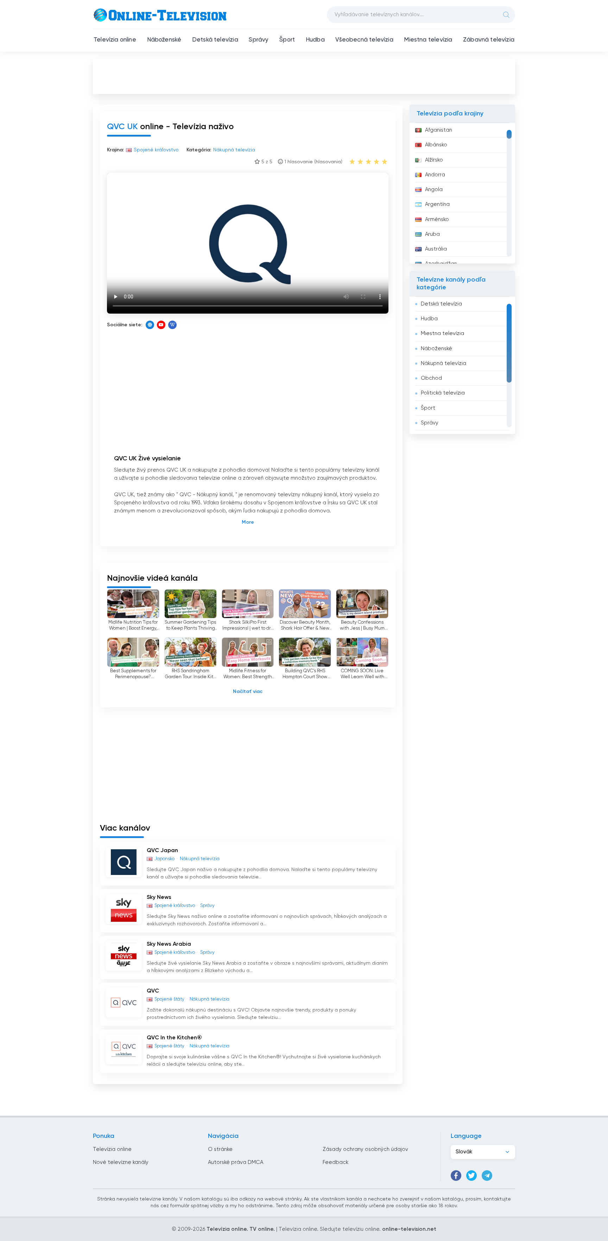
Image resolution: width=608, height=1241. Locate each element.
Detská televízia (215, 40)
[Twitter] (471, 1175)
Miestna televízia (428, 40)
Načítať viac (247, 691)
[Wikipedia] (172, 325)
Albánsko (436, 144)
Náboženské (164, 40)
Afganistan (438, 130)
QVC (153, 991)
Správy (258, 40)
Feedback (335, 1162)
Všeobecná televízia (364, 40)
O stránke (220, 1149)
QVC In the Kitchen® (174, 1038)
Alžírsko (434, 160)
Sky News (159, 897)
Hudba (315, 40)
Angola (434, 189)
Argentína (437, 204)
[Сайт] (150, 325)
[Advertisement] (304, 76)
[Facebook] (456, 1175)
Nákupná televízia (443, 363)
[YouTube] (161, 325)
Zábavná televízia (488, 40)
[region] (462, 193)
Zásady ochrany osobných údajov (365, 1149)
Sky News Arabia (169, 944)
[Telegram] (487, 1175)
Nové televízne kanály (120, 1162)
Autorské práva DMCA (235, 1162)
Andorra (435, 174)
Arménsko (437, 219)
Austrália (436, 249)
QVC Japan (162, 850)
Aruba (432, 234)
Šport (287, 40)
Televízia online (115, 40)
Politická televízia (443, 393)
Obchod (431, 378)
